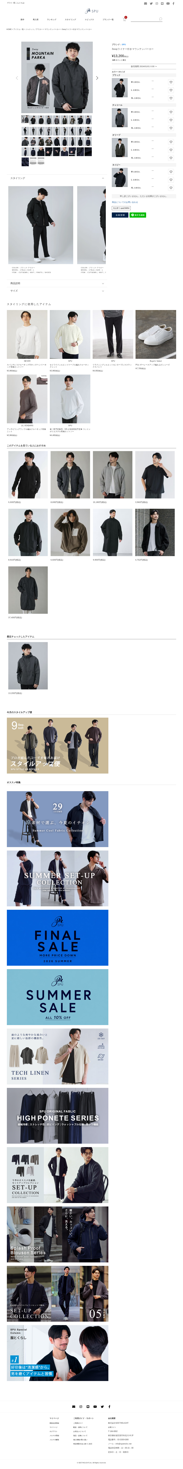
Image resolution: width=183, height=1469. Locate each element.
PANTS (39, 272)
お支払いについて (79, 1431)
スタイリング (70, 19)
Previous (17, 78)
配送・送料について (80, 1427)
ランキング (51, 19)
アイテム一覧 (18, 29)
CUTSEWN (23, 272)
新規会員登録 (54, 1423)
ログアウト (53, 1431)
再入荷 (35, 19)
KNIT (32, 272)
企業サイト (112, 1427)
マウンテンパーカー (52, 29)
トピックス (89, 19)
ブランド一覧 (108, 19)
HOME (9, 29)
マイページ (53, 1427)
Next (97, 78)
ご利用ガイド (78, 1423)
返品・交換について (80, 1435)
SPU (124, 44)
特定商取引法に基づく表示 (82, 1444)
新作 (22, 19)
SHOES (48, 272)
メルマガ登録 (54, 1435)
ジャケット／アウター (34, 29)
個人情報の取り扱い (80, 1440)
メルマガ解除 (54, 1440)
